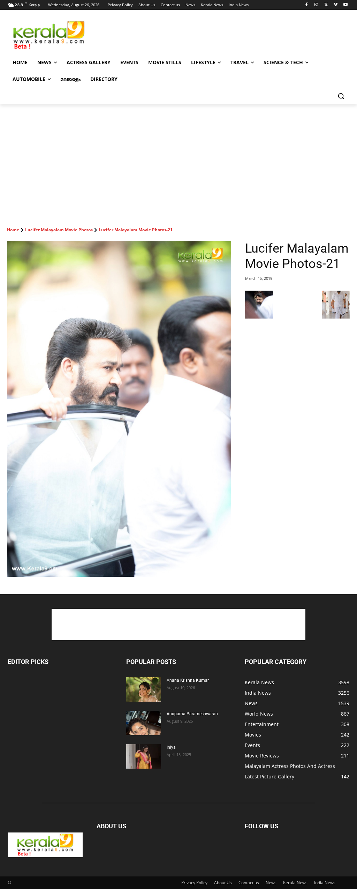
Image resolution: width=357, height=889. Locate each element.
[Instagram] (316, 5)
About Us (223, 883)
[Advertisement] (171, 34)
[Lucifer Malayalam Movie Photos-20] (259, 317)
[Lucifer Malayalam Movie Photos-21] (119, 409)
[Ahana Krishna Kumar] (143, 689)
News (271, 883)
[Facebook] (307, 5)
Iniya (171, 747)
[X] (326, 5)
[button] (341, 96)
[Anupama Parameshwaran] (143, 723)
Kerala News (295, 883)
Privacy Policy (194, 883)
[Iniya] (143, 756)
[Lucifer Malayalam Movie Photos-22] (336, 317)
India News (324, 883)
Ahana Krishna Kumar (188, 680)
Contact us (248, 883)
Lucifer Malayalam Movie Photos (59, 230)
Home (13, 230)
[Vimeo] (336, 5)
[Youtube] (345, 5)
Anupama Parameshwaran (192, 713)
